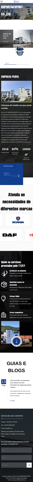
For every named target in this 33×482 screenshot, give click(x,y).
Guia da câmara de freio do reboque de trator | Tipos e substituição (19, 383)
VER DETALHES (8, 166)
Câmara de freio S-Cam (7, 36)
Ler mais (5, 41)
